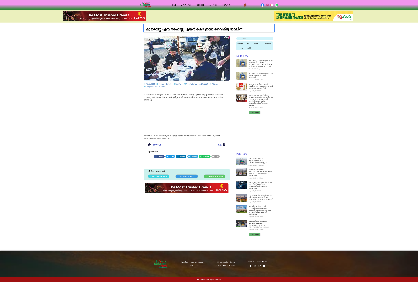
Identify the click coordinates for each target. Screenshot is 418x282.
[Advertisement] (187, 118)
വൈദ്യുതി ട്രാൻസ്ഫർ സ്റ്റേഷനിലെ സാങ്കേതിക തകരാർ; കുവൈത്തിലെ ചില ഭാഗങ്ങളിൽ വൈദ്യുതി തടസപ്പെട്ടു (260, 210)
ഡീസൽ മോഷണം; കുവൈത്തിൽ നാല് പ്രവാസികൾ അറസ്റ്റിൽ (258, 160)
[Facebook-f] (250, 265)
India (241, 48)
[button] (245, 5)
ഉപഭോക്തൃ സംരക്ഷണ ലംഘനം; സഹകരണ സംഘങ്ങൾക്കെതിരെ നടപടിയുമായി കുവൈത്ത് (259, 224)
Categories (200, 5)
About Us (213, 5)
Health (248, 48)
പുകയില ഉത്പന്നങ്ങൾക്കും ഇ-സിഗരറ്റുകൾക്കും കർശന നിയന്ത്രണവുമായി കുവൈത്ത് (260, 197)
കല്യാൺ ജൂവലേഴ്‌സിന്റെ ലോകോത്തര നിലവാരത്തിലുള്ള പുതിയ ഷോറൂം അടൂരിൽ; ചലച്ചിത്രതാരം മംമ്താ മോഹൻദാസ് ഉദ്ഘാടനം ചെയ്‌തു (261, 100)
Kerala (255, 44)
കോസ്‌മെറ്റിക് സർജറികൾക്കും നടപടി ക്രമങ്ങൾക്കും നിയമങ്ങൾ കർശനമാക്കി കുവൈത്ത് (260, 185)
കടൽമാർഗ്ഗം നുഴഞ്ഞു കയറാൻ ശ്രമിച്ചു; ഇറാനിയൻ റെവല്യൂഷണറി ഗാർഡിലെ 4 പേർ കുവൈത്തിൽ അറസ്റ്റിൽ (261, 63)
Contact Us (226, 5)
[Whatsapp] (259, 265)
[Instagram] (255, 265)
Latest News (186, 5)
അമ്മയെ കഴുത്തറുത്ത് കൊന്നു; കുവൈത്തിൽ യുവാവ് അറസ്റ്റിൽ (261, 75)
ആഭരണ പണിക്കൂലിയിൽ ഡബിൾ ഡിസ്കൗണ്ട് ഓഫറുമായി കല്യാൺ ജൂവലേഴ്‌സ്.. (261, 86)
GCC (157, 87)
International (266, 44)
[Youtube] (264, 265)
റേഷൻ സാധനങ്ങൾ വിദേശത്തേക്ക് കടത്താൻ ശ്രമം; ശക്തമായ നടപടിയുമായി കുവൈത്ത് (260, 172)
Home (174, 5)
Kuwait (162, 87)
